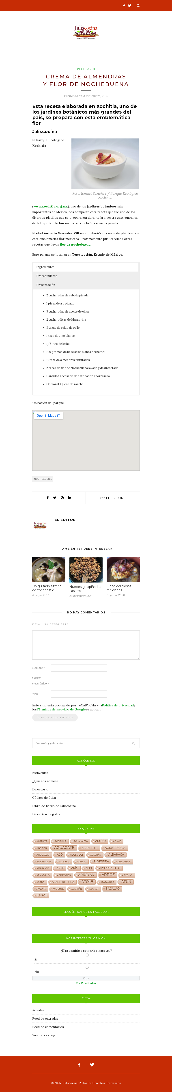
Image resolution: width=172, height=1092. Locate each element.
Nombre (38, 668)
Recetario (86, 69)
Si (35, 959)
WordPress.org (43, 1035)
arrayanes (64, 875)
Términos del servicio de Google (61, 709)
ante (60, 868)
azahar (93, 889)
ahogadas (43, 855)
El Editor (114, 498)
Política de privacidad (118, 705)
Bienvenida (40, 773)
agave (117, 841)
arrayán (86, 875)
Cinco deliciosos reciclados (119, 588)
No (36, 972)
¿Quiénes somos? (45, 781)
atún (126, 882)
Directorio (40, 789)
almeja (81, 861)
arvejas (127, 875)
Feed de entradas (45, 1018)
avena (41, 888)
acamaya (42, 841)
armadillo (43, 875)
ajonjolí (76, 854)
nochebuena (43, 479)
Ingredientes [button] (45, 267)
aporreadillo (109, 868)
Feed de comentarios (48, 1027)
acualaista (81, 841)
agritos (42, 848)
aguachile (89, 848)
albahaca (116, 854)
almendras (123, 861)
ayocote (58, 889)
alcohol (64, 861)
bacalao (113, 888)
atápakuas (107, 882)
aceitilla (60, 841)
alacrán (95, 855)
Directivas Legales (46, 814)
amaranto (43, 868)
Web (35, 694)
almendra (101, 861)
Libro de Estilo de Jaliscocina (54, 806)
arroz (108, 875)
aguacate (64, 848)
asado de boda (63, 882)
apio (89, 868)
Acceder (38, 1010)
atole (87, 882)
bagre (42, 895)
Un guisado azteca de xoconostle (46, 588)
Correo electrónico (40, 680)
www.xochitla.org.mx (50, 206)
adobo (100, 841)
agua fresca (115, 848)
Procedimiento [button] (46, 276)
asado (41, 882)
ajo (60, 854)
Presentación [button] (45, 285)
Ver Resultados (86, 983)
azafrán (76, 889)
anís (74, 868)
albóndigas (44, 861)
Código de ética (44, 798)
